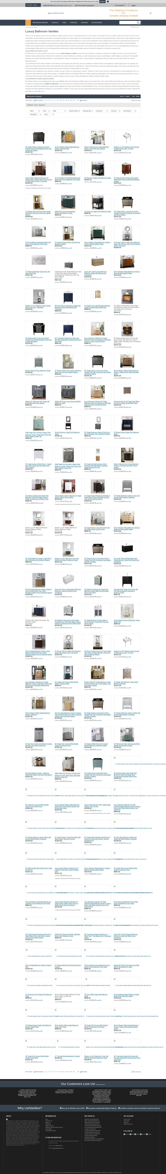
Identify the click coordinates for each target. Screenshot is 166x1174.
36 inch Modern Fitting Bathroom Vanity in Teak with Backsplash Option (127, 272)
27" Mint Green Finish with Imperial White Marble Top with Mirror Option (127, 744)
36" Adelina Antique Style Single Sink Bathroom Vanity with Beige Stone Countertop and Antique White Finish (125, 774)
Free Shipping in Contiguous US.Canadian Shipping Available (123, 13)
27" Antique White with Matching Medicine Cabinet (68, 966)
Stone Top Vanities (90, 1129)
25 (78, 100)
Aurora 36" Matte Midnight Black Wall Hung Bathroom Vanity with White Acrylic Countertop (126, 560)
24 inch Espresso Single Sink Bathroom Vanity (67, 433)
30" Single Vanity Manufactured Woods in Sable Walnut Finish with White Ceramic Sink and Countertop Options (38, 936)
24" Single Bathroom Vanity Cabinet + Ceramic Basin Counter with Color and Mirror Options (96, 621)
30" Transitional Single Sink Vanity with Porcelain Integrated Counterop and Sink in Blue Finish (68, 339)
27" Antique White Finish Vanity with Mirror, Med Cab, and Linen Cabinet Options (68, 371)
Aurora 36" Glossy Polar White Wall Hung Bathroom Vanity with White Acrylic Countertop (68, 591)
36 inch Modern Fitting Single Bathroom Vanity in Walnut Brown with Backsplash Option (126, 372)
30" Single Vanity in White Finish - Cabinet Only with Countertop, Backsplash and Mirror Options (38, 465)
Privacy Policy (49, 1125)
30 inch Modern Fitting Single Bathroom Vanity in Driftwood (37, 713)
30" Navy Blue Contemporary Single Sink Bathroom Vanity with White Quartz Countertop (68, 307)
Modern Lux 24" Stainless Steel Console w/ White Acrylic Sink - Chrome (126, 147)
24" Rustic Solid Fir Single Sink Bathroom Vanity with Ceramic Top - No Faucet (68, 652)
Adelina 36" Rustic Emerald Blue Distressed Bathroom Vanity (65, 212)
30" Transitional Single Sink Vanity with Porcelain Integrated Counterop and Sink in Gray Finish (127, 1057)
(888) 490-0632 (48, 5)
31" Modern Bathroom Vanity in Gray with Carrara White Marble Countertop (127, 496)
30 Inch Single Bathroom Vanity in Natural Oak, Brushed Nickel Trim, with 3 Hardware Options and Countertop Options (38, 591)
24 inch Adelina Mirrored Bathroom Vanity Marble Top (127, 621)
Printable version (135, 27)
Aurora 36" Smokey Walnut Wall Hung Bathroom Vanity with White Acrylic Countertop (125, 936)
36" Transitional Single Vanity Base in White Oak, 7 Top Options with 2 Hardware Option (97, 936)
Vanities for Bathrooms (92, 1119)
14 (71, 100)
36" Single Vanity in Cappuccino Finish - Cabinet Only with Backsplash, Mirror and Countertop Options (38, 148)
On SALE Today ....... (33, 5)
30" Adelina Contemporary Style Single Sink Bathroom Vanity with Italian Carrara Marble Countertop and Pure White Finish (68, 621)
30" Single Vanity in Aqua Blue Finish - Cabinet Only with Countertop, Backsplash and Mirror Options (97, 774)
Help (46, 1119)
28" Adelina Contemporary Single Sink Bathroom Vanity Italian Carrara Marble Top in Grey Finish (96, 591)
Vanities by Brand (90, 1137)
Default (138, 96)
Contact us (48, 1120)
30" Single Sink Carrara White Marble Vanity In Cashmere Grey (66, 744)
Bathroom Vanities (40, 22)
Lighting (84, 22)
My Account (127, 1119)
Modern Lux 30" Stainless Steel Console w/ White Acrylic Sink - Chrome (126, 652)
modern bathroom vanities (68, 53)
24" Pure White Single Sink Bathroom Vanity (96, 995)
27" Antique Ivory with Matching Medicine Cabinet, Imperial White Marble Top (97, 306)
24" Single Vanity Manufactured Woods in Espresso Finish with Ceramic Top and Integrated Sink (97, 839)
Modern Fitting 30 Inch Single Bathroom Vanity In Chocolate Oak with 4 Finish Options (126, 465)
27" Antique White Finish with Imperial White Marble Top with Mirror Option (96, 744)
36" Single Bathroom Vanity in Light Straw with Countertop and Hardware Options (38, 559)
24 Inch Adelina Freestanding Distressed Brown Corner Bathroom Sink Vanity (97, 966)
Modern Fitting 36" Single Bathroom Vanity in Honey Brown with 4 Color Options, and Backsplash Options (97, 683)
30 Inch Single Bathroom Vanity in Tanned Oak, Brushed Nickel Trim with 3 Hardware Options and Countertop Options (68, 714)
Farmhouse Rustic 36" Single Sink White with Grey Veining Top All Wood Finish (126, 402)
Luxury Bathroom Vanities (92, 1134)
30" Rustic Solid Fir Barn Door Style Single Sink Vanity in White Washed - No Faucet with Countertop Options (97, 652)
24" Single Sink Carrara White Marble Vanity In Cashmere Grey (125, 869)
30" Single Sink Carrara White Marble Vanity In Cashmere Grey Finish (96, 1026)
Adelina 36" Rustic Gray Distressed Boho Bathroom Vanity (68, 402)
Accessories (97, 22)
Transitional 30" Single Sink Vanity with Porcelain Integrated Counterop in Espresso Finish (126, 591)
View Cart (126, 1120)
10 (61, 100)
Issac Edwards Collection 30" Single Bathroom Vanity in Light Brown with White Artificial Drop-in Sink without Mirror (97, 403)
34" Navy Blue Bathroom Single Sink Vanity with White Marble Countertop (125, 838)
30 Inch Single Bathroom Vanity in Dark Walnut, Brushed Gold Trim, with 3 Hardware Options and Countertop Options (38, 652)
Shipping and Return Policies (54, 1127)
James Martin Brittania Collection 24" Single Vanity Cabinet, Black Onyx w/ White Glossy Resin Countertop (66, 903)
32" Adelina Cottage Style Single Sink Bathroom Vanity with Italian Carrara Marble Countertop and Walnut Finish (37, 497)
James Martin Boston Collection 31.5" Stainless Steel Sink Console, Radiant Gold (66, 869)
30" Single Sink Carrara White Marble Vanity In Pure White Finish (37, 805)
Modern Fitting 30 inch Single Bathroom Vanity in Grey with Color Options (96, 147)
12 (66, 100)
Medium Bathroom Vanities (92, 1122)
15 (73, 100)
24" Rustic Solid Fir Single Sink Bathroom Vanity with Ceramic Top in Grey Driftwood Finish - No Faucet (127, 244)
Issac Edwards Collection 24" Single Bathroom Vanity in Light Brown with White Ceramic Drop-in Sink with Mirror (97, 339)
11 (63, 100)
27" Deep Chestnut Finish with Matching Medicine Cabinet (67, 243)
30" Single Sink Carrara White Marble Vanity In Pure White (37, 1057)
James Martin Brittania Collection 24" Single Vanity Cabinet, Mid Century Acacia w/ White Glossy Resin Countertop (38, 179)
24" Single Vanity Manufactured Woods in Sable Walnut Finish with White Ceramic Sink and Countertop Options (97, 497)
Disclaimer (48, 1129)
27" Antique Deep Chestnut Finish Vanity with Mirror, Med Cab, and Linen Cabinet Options (38, 213)
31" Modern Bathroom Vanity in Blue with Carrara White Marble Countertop (38, 838)
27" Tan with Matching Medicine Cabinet (67, 1056)
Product (127, 96)
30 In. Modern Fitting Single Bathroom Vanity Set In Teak (66, 1026)
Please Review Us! (100, 1084)
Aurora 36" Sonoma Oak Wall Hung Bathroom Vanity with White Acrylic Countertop (95, 273)
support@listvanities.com (63, 5)
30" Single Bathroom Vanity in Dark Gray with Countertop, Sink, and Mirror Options (97, 433)
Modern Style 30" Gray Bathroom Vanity (37, 370)
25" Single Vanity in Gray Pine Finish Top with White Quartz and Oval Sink (97, 528)
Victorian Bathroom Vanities (93, 1127)
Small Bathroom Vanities (92, 1120)
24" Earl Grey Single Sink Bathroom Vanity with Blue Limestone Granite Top (38, 744)
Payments (48, 1124)
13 (68, 100)
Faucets (55, 22)
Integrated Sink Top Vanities (93, 1140)
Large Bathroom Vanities (92, 1124)
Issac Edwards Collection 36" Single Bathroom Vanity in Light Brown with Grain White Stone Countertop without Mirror (38, 683)
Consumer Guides (50, 1130)
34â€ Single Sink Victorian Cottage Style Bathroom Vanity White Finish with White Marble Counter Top (67, 775)
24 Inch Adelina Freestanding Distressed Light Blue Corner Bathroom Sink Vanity (38, 902)
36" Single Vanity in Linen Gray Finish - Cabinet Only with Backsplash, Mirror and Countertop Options (38, 339)
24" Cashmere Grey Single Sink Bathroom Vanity (38, 995)
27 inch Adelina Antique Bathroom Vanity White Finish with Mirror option (126, 995)
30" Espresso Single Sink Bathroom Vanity (97, 178)
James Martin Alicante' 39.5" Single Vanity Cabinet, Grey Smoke (97, 805)
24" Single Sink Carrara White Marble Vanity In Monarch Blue (66, 683)
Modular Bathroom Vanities (93, 1125)
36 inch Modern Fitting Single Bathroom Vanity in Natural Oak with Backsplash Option (126, 1027)
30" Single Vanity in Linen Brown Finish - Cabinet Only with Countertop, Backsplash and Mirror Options (127, 213)
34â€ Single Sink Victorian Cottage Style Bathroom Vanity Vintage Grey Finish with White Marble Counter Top (68, 466)
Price (133, 96)
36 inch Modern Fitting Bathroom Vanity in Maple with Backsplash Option (127, 528)
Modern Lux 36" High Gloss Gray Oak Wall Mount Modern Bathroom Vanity (96, 1057)
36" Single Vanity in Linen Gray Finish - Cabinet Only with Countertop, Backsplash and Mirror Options (97, 372)
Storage (73, 22)
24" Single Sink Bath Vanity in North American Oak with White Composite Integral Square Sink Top (95, 465)
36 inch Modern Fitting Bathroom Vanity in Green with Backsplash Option (97, 243)
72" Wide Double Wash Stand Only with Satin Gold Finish (37, 272)
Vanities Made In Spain (91, 1135)
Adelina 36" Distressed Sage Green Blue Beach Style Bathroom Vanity (126, 966)
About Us (48, 1122)
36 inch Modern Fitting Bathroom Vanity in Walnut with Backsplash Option (97, 869)
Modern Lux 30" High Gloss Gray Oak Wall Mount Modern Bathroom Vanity (67, 559)
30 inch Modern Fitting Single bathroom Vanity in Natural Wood (67, 147)
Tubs (64, 22)
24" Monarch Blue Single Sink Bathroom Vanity (126, 433)
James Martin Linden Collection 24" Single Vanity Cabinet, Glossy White (68, 496)
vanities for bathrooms (52, 84)
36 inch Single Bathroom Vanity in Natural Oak (38, 966)
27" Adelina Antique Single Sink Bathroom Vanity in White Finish (38, 1026)
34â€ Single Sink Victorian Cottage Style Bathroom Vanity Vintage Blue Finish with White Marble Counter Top (38, 434)
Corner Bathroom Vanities (92, 1130)
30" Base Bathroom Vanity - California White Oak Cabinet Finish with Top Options (38, 774)
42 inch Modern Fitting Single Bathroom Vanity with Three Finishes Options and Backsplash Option (67, 806)
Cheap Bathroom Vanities (92, 1132)
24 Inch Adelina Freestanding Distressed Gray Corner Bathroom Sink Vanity (38, 243)
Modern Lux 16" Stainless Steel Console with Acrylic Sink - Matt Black (38, 306)
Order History (128, 1124)
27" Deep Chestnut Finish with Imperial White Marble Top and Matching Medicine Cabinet (127, 179)
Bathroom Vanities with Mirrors (94, 1138)
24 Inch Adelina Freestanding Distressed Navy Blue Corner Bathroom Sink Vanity (67, 178)
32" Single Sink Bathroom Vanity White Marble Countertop (126, 683)
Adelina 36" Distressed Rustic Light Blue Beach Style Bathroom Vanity (67, 935)
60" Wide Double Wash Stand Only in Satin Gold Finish (38, 869)
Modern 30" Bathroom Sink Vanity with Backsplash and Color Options (37, 402)
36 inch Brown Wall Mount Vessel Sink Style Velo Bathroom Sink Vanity (126, 902)
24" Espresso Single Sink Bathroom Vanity (97, 211)
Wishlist (126, 1122)
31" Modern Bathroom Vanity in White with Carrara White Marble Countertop (127, 713)
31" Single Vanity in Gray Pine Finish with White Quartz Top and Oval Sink (68, 838)
